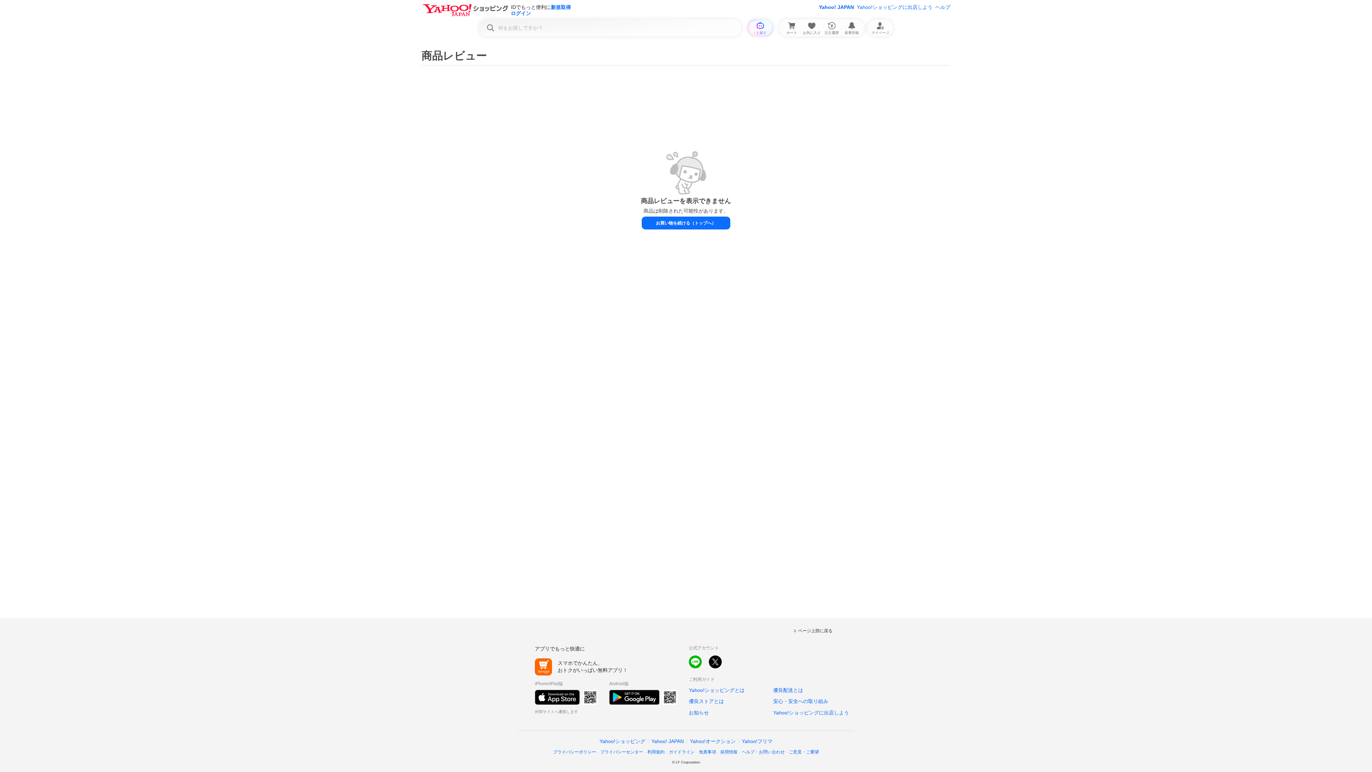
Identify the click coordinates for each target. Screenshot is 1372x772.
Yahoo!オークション (713, 741)
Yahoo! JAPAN (836, 7)
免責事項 (707, 751)
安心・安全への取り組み (800, 701)
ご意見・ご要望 (804, 751)
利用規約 (656, 751)
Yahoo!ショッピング (622, 741)
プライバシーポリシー (574, 751)
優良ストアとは (706, 701)
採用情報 (728, 751)
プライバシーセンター (621, 751)
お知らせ (699, 713)
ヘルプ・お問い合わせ (763, 751)
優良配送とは (788, 690)
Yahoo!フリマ (757, 741)
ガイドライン (682, 751)
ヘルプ (942, 7)
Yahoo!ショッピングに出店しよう (895, 7)
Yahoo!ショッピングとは (717, 690)
